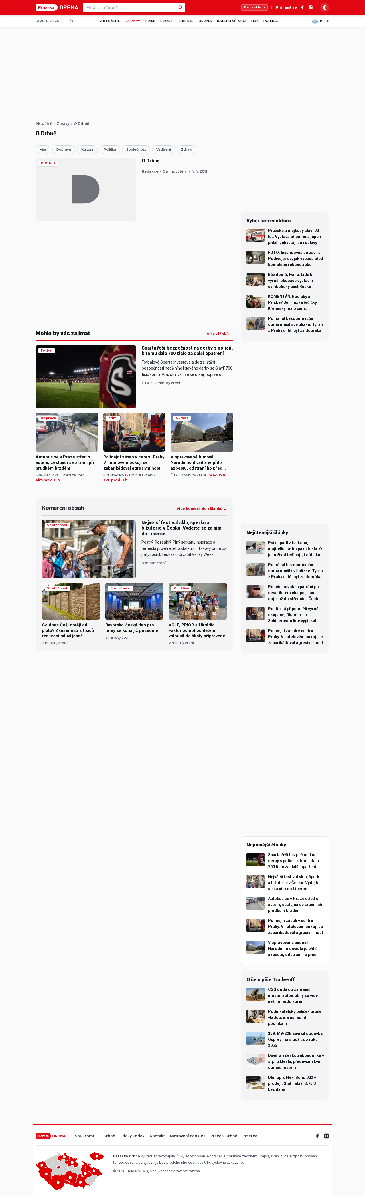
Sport (166, 21)
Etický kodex (132, 1136)
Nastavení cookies (187, 1136)
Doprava (63, 149)
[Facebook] (302, 7)
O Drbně (107, 1136)
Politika (110, 149)
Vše (43, 149)
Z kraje (185, 21)
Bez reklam (254, 7)
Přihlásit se (286, 7)
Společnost (136, 149)
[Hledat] (180, 7)
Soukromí (84, 1136)
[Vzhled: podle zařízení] (324, 7)
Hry (254, 21)
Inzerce (271, 21)
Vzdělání (163, 149)
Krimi (150, 21)
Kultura (87, 149)
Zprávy (132, 21)
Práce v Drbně (223, 1136)
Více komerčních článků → (202, 508)
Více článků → (220, 334)
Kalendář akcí (231, 21)
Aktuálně (110, 21)
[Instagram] (310, 7)
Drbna (205, 21)
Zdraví (186, 149)
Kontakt (157, 1136)
